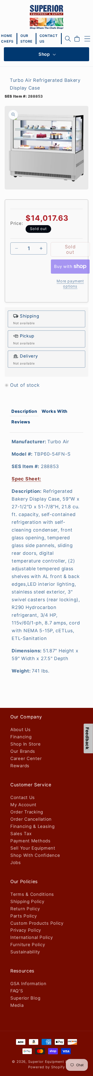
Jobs (15, 862)
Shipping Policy (27, 901)
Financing (21, 736)
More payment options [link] (70, 283)
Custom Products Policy (37, 923)
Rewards (19, 765)
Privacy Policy (25, 930)
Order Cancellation (31, 819)
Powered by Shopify (46, 1067)
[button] (68, 39)
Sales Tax (21, 833)
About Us (20, 729)
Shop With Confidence (35, 855)
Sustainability (25, 951)
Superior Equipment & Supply (54, 1061)
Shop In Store (25, 744)
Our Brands (22, 751)
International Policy (31, 937)
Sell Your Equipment (32, 848)
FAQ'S (16, 990)
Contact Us (22, 797)
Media (17, 1005)
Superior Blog (25, 998)
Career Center (26, 758)
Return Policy (25, 908)
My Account (23, 804)
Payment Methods (30, 840)
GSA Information (28, 983)
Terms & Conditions (32, 894)
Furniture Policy (27, 944)
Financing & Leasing (32, 826)
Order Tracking (26, 811)
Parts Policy (23, 916)
